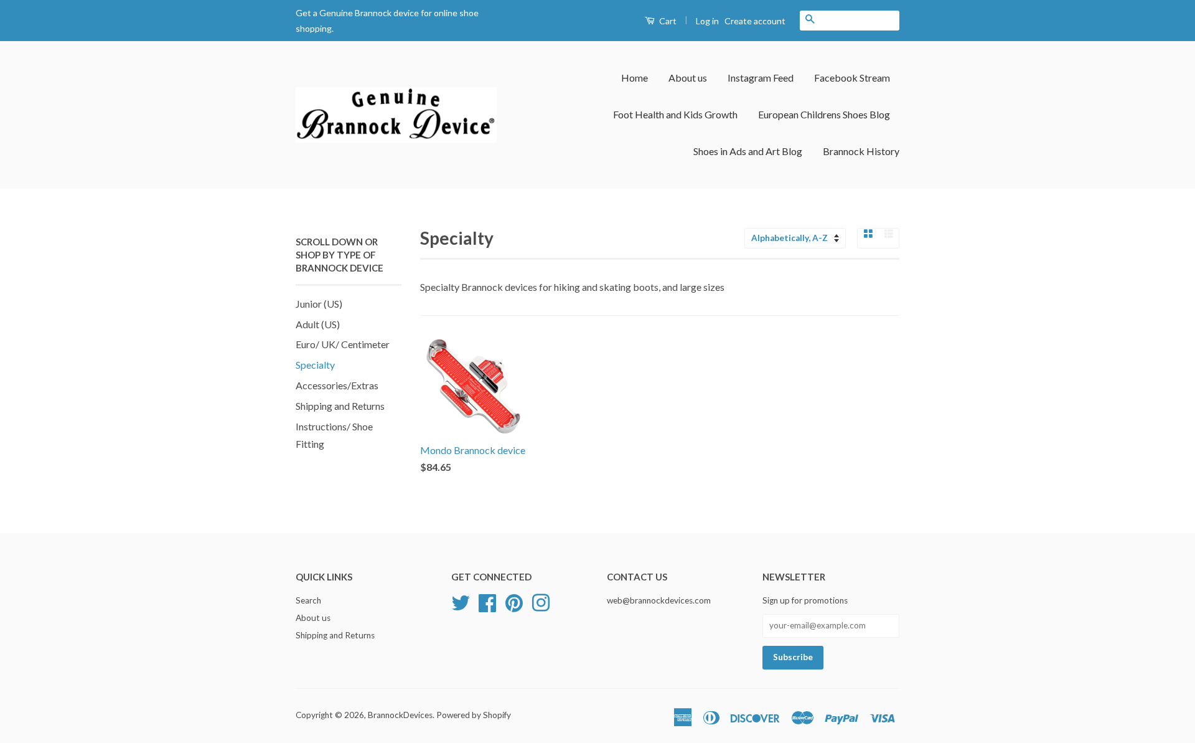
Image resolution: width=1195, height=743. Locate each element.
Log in (707, 21)
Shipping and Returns (340, 406)
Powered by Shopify (473, 715)
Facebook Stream (852, 77)
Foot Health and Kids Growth (675, 114)
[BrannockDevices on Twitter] (460, 601)
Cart (667, 21)
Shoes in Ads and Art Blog (747, 151)
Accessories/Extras (337, 385)
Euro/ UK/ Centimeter (343, 344)
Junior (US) (319, 304)
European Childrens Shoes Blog (824, 114)
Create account (754, 21)
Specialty (315, 365)
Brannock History (861, 151)
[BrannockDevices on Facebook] (487, 601)
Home (634, 77)
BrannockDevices (400, 715)
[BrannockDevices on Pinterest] (514, 601)
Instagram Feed (761, 77)
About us (687, 77)
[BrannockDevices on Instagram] (541, 601)
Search (308, 600)
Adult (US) (318, 324)
